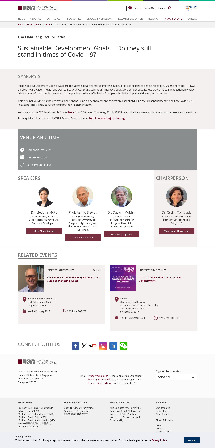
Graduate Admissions (100, 18)
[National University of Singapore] (191, 8)
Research (153, 18)
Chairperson (172, 178)
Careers (192, 18)
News (159, 425)
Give (136, 8)
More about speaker (44, 230)
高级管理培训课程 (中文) (76, 414)
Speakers (29, 178)
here (71, 112)
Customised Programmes (77, 411)
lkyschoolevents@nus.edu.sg (107, 118)
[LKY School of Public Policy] (38, 8)
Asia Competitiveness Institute (125, 407)
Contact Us (149, 8)
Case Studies (162, 414)
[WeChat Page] (123, 346)
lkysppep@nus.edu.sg (99, 382)
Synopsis (29, 76)
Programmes (73, 18)
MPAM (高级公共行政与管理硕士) (34, 423)
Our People (53, 18)
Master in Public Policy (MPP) (33, 417)
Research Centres (120, 402)
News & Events (173, 18)
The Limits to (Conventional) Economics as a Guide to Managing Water (73, 279)
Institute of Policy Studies (123, 414)
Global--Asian (163, 431)
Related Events (37, 255)
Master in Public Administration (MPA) (37, 420)
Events (49, 24)
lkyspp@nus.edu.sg (98, 375)
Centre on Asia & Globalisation (125, 411)
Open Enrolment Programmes (79, 407)
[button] (176, 377)
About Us (35, 18)
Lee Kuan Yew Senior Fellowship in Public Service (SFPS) (35, 409)
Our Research (163, 407)
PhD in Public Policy (28, 426)
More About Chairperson (176, 230)
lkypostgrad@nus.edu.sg (101, 379)
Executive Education (130, 18)
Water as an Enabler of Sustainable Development (160, 279)
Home (21, 18)
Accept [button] (192, 440)
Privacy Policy (159, 440)
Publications (162, 411)
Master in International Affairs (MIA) (36, 414)
